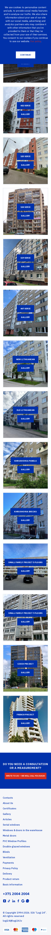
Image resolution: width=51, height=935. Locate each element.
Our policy (35, 41)
